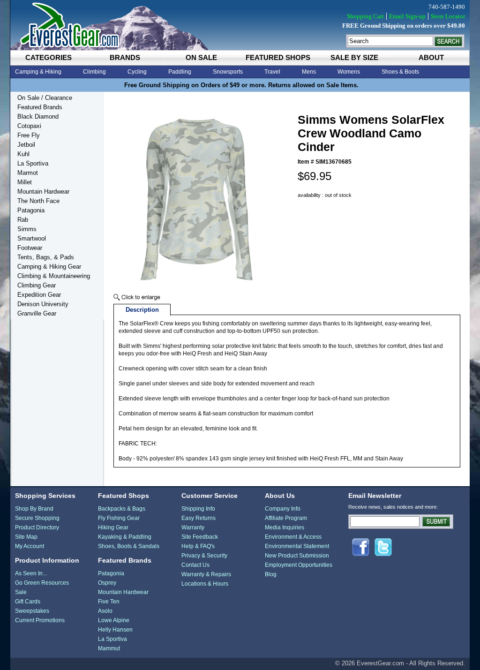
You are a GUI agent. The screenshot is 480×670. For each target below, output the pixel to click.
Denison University (42, 304)
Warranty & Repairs (206, 574)
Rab (22, 219)
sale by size (354, 57)
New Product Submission (297, 555)
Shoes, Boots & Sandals (128, 546)
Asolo (105, 611)
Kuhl (23, 154)
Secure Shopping (37, 518)
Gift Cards (27, 601)
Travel (272, 71)
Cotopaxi (29, 125)
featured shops (278, 57)
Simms (27, 229)
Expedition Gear (39, 294)
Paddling (179, 71)
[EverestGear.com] (240, 25)
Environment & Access (293, 537)
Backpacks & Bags (121, 508)
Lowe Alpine (113, 620)
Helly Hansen (115, 629)
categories (48, 57)
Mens (309, 71)
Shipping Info (198, 508)
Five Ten (109, 601)
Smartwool (31, 238)
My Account (29, 546)
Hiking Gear (113, 527)
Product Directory (37, 527)
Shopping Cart (365, 16)
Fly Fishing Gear (119, 518)
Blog (271, 574)
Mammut (109, 648)
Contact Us (195, 565)
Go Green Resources (42, 583)
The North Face (38, 200)
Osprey (107, 583)
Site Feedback (199, 537)
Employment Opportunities (298, 565)
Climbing (94, 71)
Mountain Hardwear (43, 191)
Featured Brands (39, 107)
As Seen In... (31, 573)
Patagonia (31, 210)
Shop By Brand (34, 508)
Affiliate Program (286, 518)
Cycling (137, 71)
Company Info (282, 508)
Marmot (27, 172)
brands (125, 57)
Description (142, 309)
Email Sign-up (407, 16)
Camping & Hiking (38, 71)
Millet (24, 182)
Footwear (29, 247)
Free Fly (28, 135)
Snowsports (228, 71)
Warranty (192, 527)
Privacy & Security (204, 555)
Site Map (26, 537)
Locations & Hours (204, 583)
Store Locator (448, 16)
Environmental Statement (297, 546)
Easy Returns (198, 518)
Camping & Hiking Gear (49, 266)
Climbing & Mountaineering (53, 275)
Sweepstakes (32, 611)
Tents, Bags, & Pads (45, 257)
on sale (201, 57)
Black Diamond (38, 116)
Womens (349, 71)
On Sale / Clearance (44, 97)
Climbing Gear (36, 285)
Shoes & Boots (400, 71)
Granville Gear (36, 313)
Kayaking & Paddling (124, 537)
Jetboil (26, 144)
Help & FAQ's (198, 546)
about (431, 57)
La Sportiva (32, 163)
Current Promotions (40, 620)
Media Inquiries (284, 527)
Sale (21, 592)
